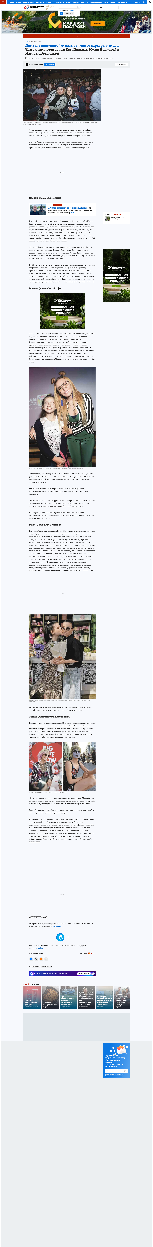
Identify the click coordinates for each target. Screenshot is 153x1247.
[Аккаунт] (150, 2)
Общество (49, 2)
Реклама (114, 7)
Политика (40, 2)
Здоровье (84, 2)
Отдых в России (81, 36)
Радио (104, 7)
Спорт (112, 2)
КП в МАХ (71, 36)
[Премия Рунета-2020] (50, 7)
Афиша (114, 36)
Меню (3, 2)
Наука (106, 2)
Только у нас (44, 36)
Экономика (60, 2)
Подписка (124, 7)
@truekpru (39, 948)
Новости (35, 36)
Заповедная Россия (93, 36)
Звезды (76, 2)
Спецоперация (28, 2)
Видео (18, 2)
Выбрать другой (69, 13)
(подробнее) (57, 926)
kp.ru (92, 953)
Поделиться (122, 64)
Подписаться (50, 64)
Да (62, 13)
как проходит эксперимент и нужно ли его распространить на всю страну (70, 210)
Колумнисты (122, 2)
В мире (68, 2)
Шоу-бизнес (36, 966)
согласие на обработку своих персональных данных (114, 1075)
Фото (12, 2)
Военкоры (52, 36)
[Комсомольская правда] (33, 7)
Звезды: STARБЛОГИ (46, 966)
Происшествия (106, 36)
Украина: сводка (62, 36)
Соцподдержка (96, 2)
